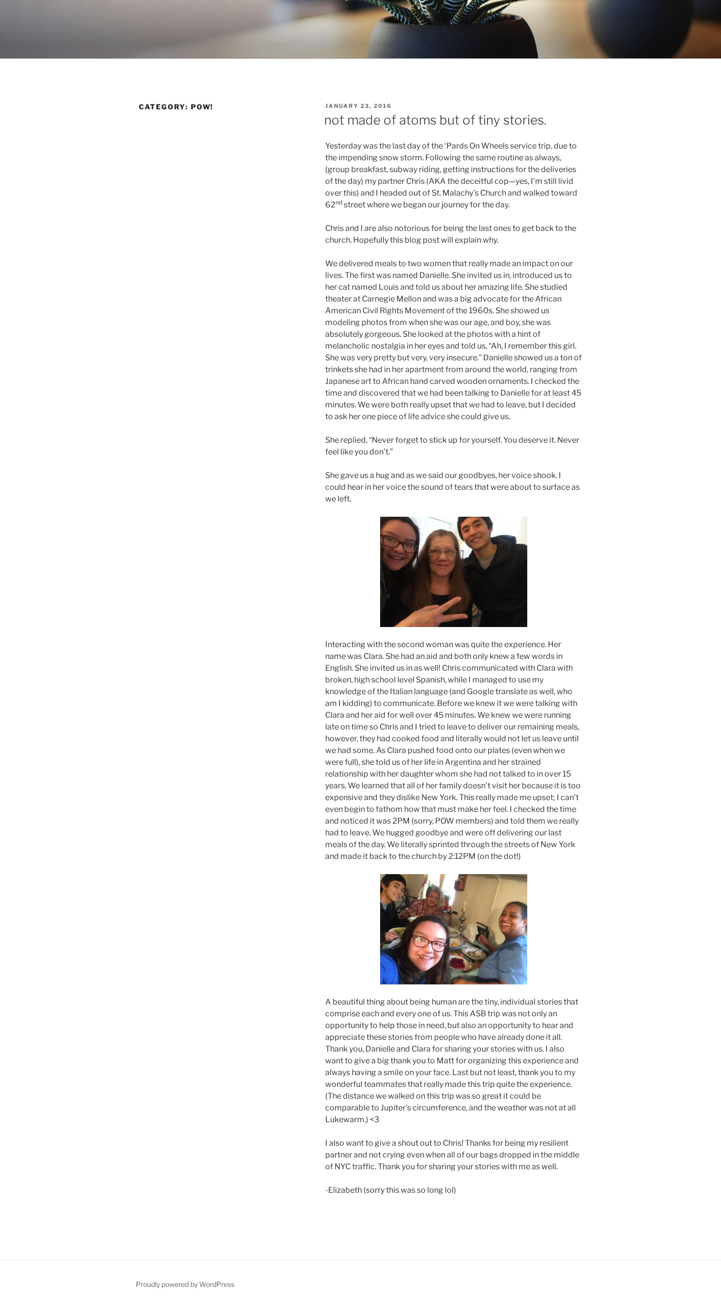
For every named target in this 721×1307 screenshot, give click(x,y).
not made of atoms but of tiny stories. (435, 119)
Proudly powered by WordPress (185, 1284)
